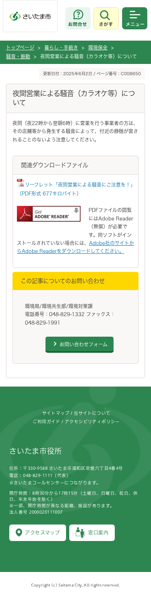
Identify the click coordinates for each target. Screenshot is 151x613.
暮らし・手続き (61, 47)
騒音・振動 (18, 56)
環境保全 (98, 47)
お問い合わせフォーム (84, 344)
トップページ (20, 47)
